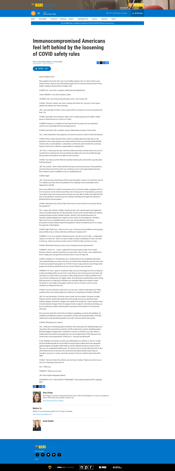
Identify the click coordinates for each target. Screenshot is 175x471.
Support (104, 19)
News (33, 19)
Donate (139, 5)
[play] (33, 13)
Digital (94, 19)
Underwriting (83, 19)
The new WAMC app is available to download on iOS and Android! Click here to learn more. (87, 23)
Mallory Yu (50, 62)
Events (71, 19)
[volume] (38, 13)
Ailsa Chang (42, 62)
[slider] (41, 13)
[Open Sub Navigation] (36, 19)
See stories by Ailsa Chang (53, 400)
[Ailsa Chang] (37, 397)
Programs (43, 19)
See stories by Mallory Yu (42, 414)
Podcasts (54, 19)
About (113, 19)
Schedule (63, 19)
